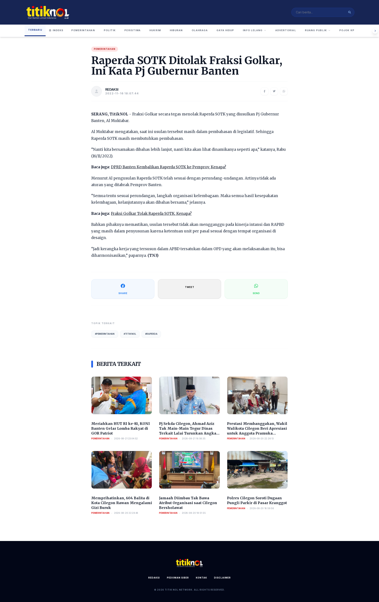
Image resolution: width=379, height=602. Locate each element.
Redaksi (154, 577)
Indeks (58, 30)
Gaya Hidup (225, 30)
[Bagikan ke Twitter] (274, 91)
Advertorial (285, 30)
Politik (110, 30)
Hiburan (176, 30)
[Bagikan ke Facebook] (264, 91)
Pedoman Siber (178, 577)
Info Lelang (253, 30)
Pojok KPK (347, 30)
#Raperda (151, 333)
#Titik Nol (130, 333)
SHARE (122, 293)
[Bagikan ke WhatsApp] (284, 91)
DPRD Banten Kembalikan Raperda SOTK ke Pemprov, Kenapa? (168, 167)
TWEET (189, 287)
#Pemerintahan (104, 333)
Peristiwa (132, 30)
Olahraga (200, 30)
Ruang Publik (316, 30)
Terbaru (35, 29)
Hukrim (155, 30)
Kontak (201, 577)
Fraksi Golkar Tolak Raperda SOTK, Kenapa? (151, 213)
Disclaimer (222, 577)
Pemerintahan (83, 30)
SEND (256, 293)
